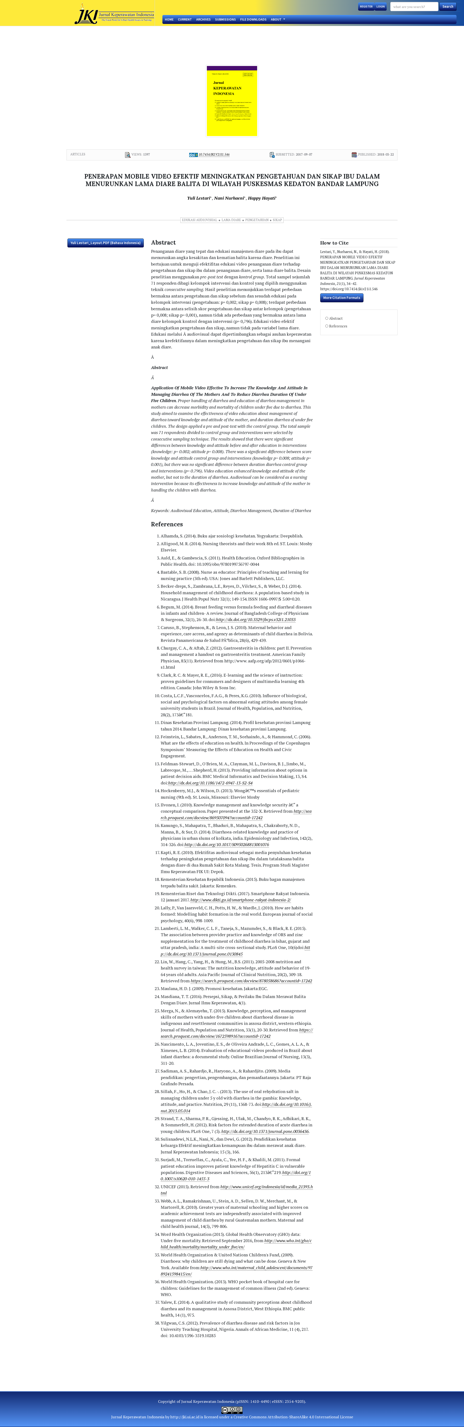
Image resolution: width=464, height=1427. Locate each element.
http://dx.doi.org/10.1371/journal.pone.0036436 (265, 1131)
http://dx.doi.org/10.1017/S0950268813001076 (227, 844)
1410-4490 (259, 1401)
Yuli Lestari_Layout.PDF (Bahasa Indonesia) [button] (106, 242)
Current (185, 19)
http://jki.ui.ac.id (184, 1417)
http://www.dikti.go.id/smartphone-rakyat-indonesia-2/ (240, 900)
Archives (203, 19)
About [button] (276, 19)
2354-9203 (294, 1401)
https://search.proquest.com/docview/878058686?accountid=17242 (251, 981)
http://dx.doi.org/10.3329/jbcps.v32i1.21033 (256, 619)
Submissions (225, 19)
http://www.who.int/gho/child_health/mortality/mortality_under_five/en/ (236, 1244)
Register (366, 6)
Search (447, 6)
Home (169, 19)
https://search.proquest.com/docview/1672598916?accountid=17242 (237, 1033)
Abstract (336, 318)
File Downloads (253, 19)
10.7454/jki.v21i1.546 (214, 154)
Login (381, 6)
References (338, 326)
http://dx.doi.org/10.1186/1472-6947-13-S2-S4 (210, 783)
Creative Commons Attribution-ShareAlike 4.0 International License (293, 1417)
